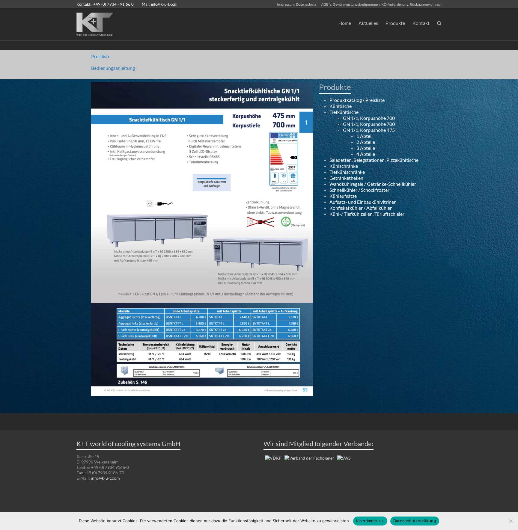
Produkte (395, 23)
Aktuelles (368, 23)
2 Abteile (365, 142)
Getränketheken (346, 178)
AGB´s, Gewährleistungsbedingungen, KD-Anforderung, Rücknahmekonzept (381, 4)
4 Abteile (365, 154)
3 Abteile (365, 148)
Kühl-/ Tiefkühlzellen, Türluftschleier (366, 214)
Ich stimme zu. (370, 520)
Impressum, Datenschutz (296, 4)
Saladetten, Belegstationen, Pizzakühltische (373, 160)
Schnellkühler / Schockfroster (359, 190)
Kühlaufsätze (343, 196)
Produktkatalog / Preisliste (357, 100)
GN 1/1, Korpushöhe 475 (369, 130)
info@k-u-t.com (164, 4)
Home (344, 23)
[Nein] (511, 521)
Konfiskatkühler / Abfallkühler (360, 208)
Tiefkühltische (344, 112)
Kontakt (421, 23)
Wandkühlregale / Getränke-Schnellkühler (372, 184)
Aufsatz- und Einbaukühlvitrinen (363, 202)
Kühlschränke (343, 166)
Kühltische (340, 106)
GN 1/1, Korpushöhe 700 (369, 118)
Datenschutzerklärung (414, 520)
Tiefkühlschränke (347, 172)
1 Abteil (364, 136)
